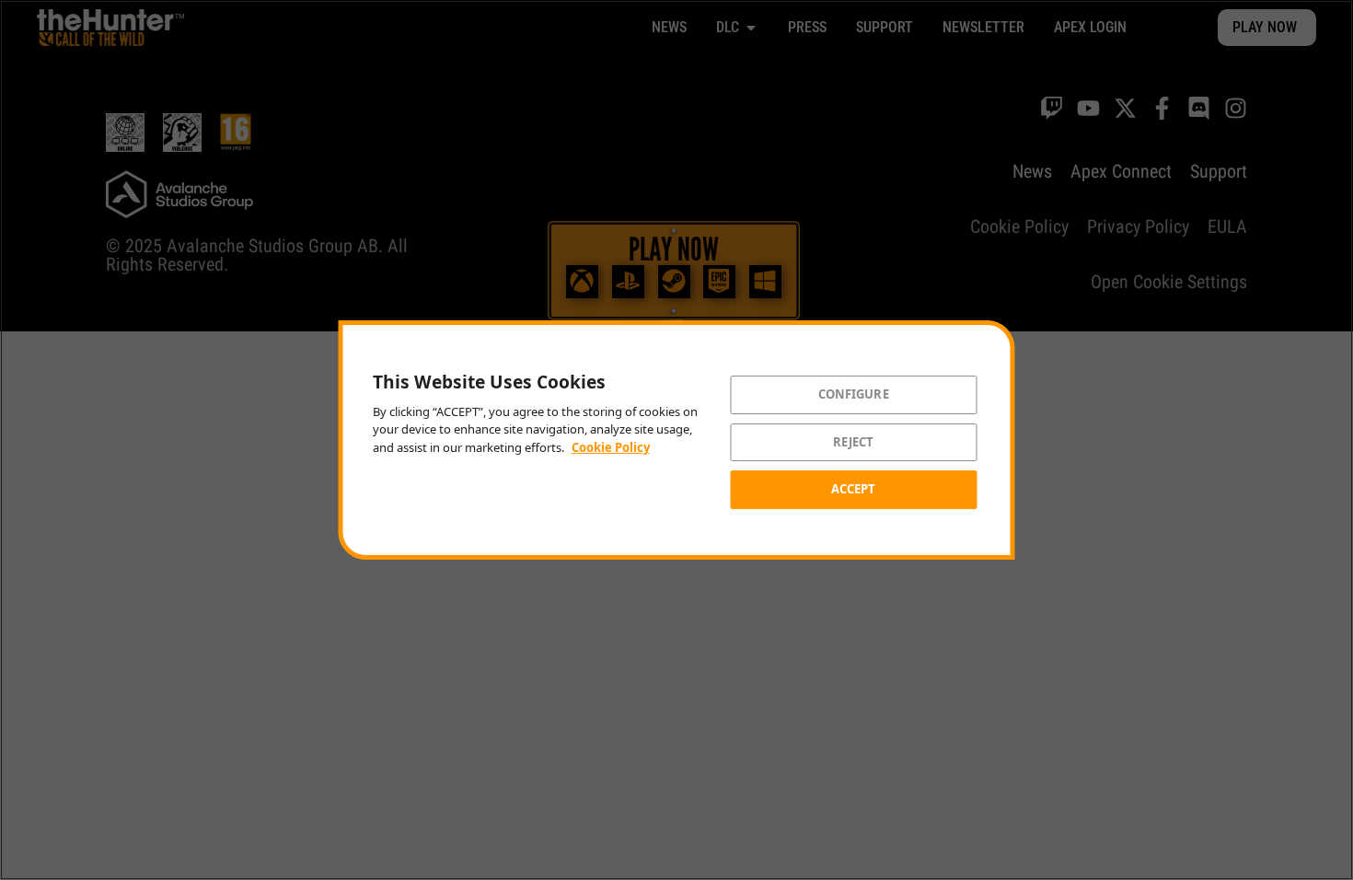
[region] (676, 440)
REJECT (853, 442)
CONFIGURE (853, 394)
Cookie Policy (611, 447)
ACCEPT (853, 489)
